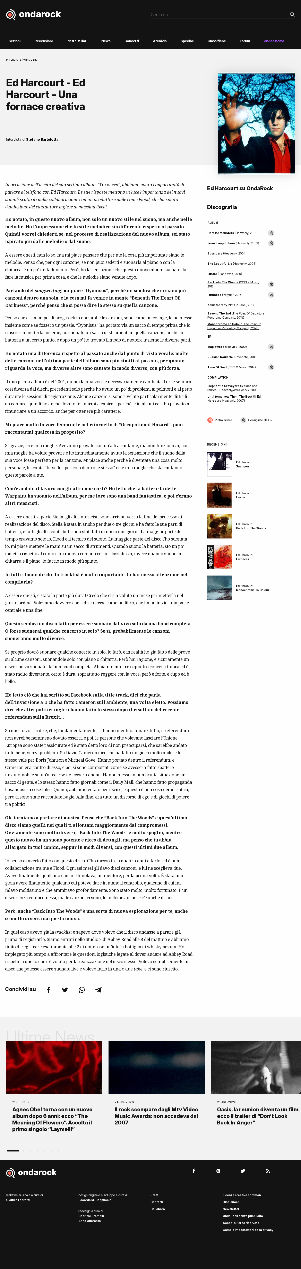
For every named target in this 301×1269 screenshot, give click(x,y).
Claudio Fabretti (18, 1200)
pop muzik (30, 59)
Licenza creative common (242, 1195)
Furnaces (109, 185)
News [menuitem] (106, 41)
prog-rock (65, 318)
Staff (154, 1195)
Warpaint (16, 496)
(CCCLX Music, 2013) (233, 284)
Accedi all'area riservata (241, 1223)
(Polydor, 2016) (225, 294)
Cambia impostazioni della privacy (248, 1230)
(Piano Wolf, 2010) (224, 274)
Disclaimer (231, 1202)
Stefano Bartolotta (42, 139)
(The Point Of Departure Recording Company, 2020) (234, 326)
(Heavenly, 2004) (227, 253)
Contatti (156, 1202)
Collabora (157, 1209)
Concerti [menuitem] (131, 41)
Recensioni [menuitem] (44, 41)
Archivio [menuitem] (160, 41)
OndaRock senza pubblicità (243, 1216)
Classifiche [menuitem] (217, 41)
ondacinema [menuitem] (274, 41)
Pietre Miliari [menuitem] (77, 41)
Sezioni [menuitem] (14, 41)
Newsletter (231, 1209)
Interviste (14, 59)
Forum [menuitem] (245, 41)
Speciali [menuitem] (187, 41)
